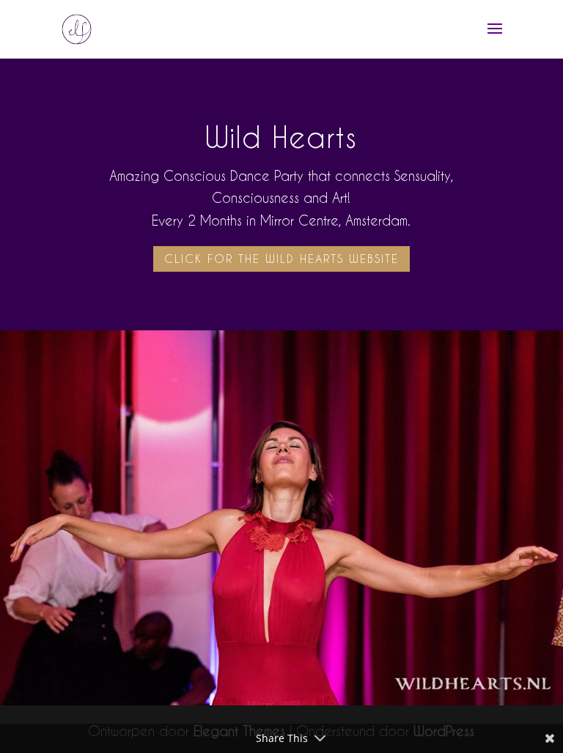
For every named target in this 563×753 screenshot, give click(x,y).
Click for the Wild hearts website (281, 258)
